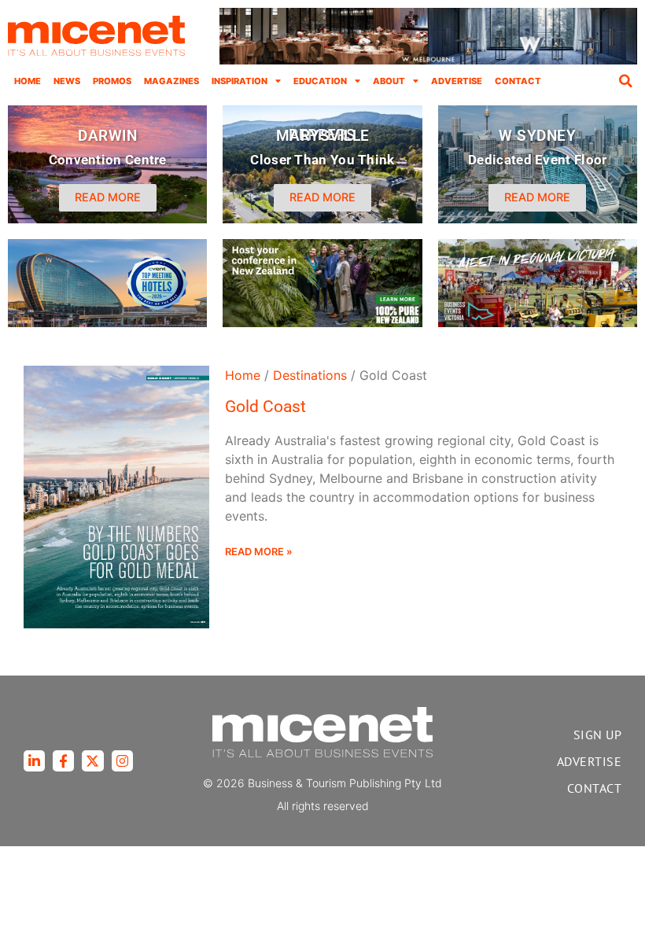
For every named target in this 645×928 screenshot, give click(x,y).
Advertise (456, 81)
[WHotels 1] (428, 60)
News (66, 81)
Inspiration (239, 81)
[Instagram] (122, 760)
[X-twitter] (92, 760)
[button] (625, 81)
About (389, 81)
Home (27, 81)
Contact (518, 81)
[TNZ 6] (322, 322)
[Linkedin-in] (34, 760)
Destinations (310, 375)
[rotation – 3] (537, 322)
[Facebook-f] (63, 760)
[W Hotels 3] (107, 322)
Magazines (171, 81)
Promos (112, 81)
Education (320, 81)
